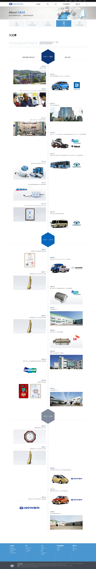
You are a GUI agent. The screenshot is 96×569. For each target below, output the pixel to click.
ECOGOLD (28, 550)
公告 (73, 547)
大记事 (11, 551)
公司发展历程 (12, 550)
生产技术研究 (43, 552)
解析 (42, 550)
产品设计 (43, 548)
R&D (56, 4)
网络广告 (78, 4)
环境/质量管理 (66, 4)
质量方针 (58, 548)
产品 (47, 4)
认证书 (58, 550)
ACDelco (27, 551)
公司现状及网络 (13, 552)
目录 (73, 550)
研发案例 (43, 554)
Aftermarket (28, 548)
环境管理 (58, 547)
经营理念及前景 (13, 548)
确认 (42, 551)
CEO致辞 (11, 547)
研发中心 (43, 547)
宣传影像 (74, 548)
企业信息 (38, 4)
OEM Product (28, 547)
